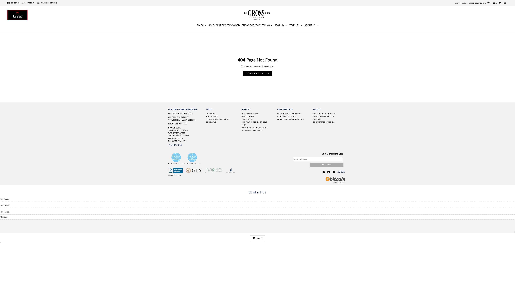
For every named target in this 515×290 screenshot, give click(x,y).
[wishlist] (488, 3)
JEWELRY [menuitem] (279, 25)
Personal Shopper (250, 113)
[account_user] (494, 3)
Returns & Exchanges (286, 116)
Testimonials (211, 116)
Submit (259, 238)
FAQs (244, 125)
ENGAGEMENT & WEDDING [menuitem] (256, 25)
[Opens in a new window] (175, 172)
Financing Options (49, 3)
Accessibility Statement (252, 130)
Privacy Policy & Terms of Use (255, 127)
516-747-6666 (460, 3)
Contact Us (211, 122)
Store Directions (476, 3)
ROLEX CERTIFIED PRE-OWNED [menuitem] (224, 25)
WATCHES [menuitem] (294, 25)
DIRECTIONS (176, 145)
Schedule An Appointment (22, 3)
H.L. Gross (177, 175)
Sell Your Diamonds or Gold (254, 122)
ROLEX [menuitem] (200, 25)
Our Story (210, 113)
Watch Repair (247, 119)
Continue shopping (255, 73)
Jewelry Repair (248, 116)
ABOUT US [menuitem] (310, 25)
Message (3, 217)
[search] (505, 3)
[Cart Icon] (499, 3)
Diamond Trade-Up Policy (324, 113)
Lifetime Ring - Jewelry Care (289, 113)
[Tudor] (17, 14)
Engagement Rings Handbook (290, 119)
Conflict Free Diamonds (323, 122)
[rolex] (498, 14)
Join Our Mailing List (332, 154)
